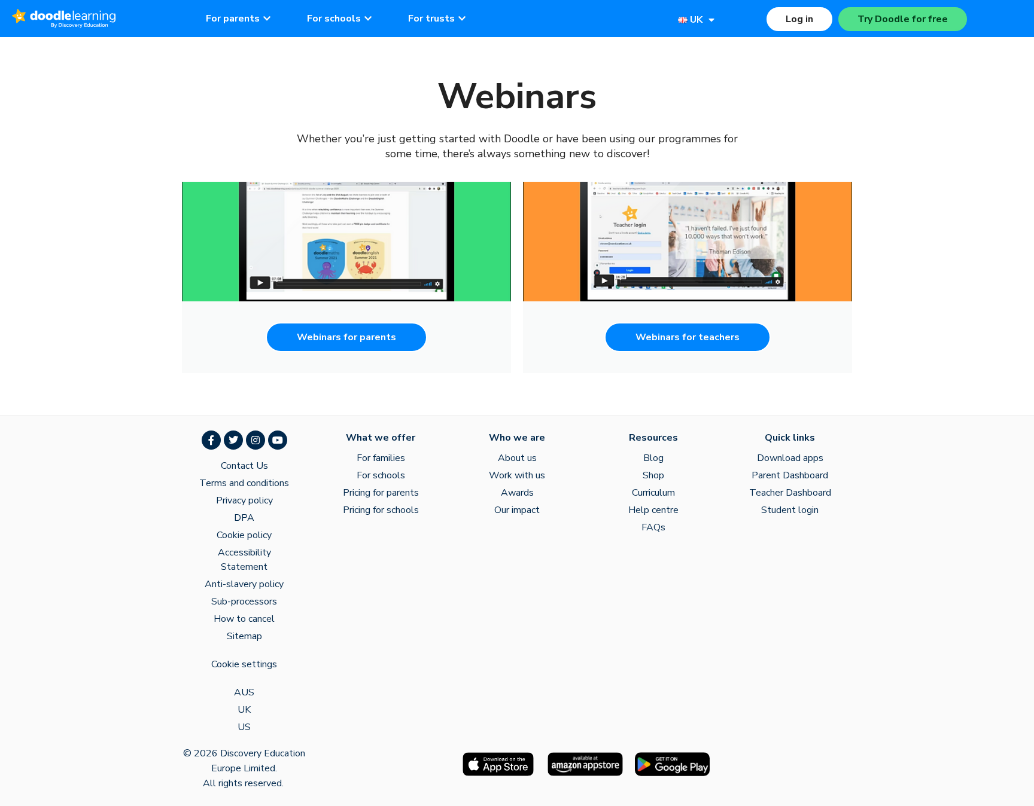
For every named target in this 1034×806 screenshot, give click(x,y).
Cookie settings (244, 664)
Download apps (790, 458)
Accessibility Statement (244, 559)
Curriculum (653, 492)
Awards (517, 492)
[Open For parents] (267, 18)
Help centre (653, 510)
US (244, 727)
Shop (653, 475)
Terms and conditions (244, 483)
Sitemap (244, 636)
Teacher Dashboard (790, 492)
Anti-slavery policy (244, 584)
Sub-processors (244, 601)
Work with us (517, 475)
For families (381, 458)
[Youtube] (277, 440)
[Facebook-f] (211, 440)
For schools (381, 475)
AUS (244, 692)
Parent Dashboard (790, 475)
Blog (653, 458)
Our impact (517, 510)
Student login (790, 510)
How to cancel (244, 618)
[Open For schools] (368, 18)
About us (517, 458)
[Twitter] (233, 440)
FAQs (653, 527)
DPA (244, 517)
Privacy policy (244, 500)
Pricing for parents (381, 492)
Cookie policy (244, 535)
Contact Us (244, 465)
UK (244, 709)
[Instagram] (255, 440)
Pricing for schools (381, 510)
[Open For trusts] (462, 18)
